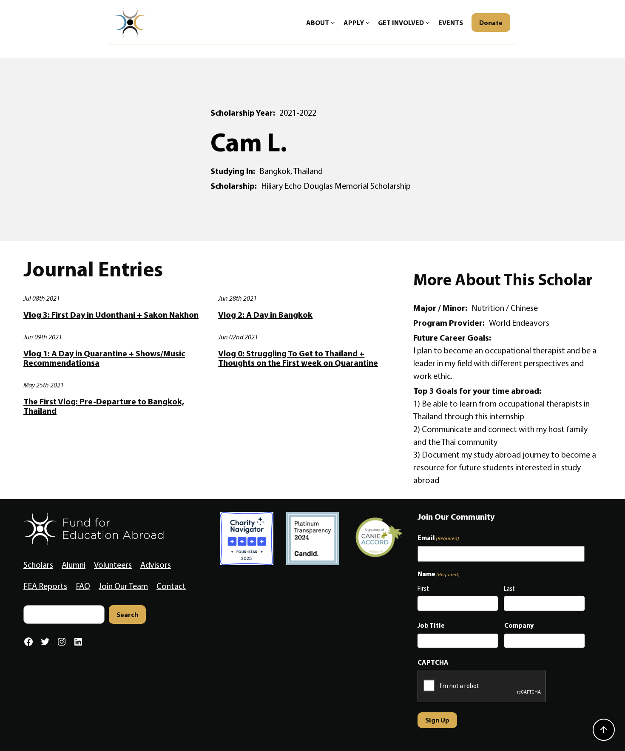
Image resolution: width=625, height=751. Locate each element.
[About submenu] (333, 22)
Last (509, 588)
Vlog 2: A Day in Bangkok (265, 314)
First (423, 588)
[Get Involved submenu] (428, 22)
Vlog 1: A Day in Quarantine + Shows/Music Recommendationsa (104, 358)
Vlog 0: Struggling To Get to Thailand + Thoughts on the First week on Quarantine (298, 358)
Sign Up (437, 720)
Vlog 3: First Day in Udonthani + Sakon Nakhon (111, 314)
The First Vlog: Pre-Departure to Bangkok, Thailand (103, 406)
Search (127, 614)
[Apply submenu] (368, 22)
